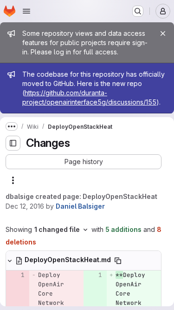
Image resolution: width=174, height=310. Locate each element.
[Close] (162, 33)
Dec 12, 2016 (25, 206)
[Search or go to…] (137, 11)
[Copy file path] (117, 260)
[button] (83, 161)
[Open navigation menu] (26, 11)
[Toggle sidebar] (13, 143)
